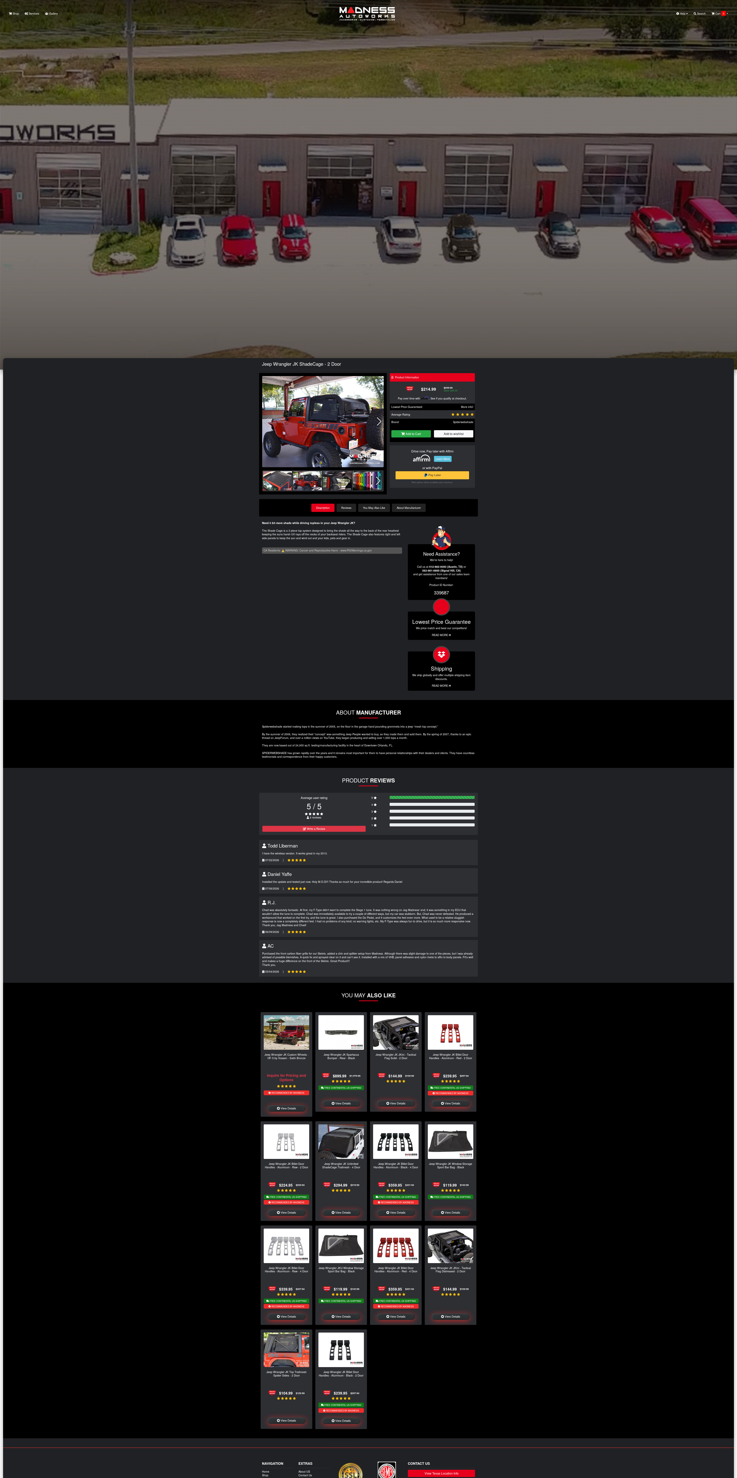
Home (265, 1471)
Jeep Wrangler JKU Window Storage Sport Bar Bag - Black (341, 1269)
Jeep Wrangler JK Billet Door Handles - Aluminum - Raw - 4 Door (286, 1269)
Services (33, 13)
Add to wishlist (454, 434)
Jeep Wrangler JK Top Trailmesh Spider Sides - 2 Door (286, 1373)
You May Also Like (374, 508)
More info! (467, 407)
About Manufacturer (409, 508)
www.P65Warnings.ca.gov (356, 550)
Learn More (443, 459)
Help (682, 13)
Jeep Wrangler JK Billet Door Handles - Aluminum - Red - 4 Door (395, 1269)
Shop (15, 13)
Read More (440, 635)
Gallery (53, 13)
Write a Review (315, 829)
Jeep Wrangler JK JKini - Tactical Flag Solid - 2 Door (396, 1056)
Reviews (346, 508)
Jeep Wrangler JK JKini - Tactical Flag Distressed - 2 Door (450, 1269)
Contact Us (305, 1475)
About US (304, 1471)
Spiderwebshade (463, 422)
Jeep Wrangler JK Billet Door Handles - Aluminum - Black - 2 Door (341, 1373)
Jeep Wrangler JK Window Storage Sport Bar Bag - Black (450, 1165)
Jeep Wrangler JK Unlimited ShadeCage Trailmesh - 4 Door (341, 1165)
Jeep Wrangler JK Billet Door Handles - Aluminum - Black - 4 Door (395, 1165)
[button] (379, 421)
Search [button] (701, 13)
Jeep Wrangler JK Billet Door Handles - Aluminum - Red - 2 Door (450, 1056)
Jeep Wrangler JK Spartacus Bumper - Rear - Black (341, 1056)
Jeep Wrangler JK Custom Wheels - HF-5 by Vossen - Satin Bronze (286, 1056)
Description (323, 508)
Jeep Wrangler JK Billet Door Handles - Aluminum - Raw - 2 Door (286, 1165)
